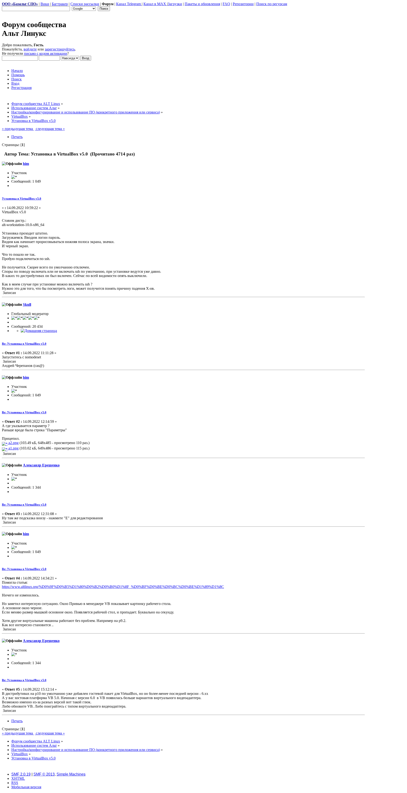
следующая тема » (50, 129)
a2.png (13, 443)
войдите (30, 49)
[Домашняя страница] (39, 331)
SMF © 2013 (44, 774)
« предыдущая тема (18, 129)
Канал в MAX (155, 4)
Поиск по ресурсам (271, 4)
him (26, 164)
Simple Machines (71, 774)
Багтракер (60, 4)
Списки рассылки (84, 4)
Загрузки (175, 4)
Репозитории (243, 4)
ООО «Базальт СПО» (20, 4)
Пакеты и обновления (202, 4)
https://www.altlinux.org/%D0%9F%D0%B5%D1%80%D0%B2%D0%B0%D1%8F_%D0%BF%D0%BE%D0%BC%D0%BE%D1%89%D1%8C (113, 587)
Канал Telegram (129, 4)
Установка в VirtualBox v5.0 (21, 198)
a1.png (13, 448)
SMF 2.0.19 (21, 774)
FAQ (226, 4)
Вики (45, 4)
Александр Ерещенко (41, 465)
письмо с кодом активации (45, 53)
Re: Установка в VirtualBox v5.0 (24, 343)
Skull (27, 304)
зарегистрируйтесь (60, 49)
